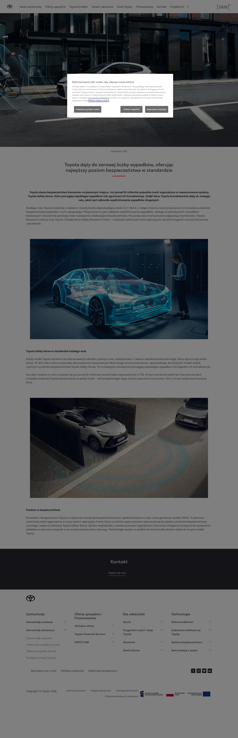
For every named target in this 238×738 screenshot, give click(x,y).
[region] (120, 96)
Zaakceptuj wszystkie (156, 109)
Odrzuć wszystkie (131, 109)
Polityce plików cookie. (98, 100)
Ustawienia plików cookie (88, 109)
